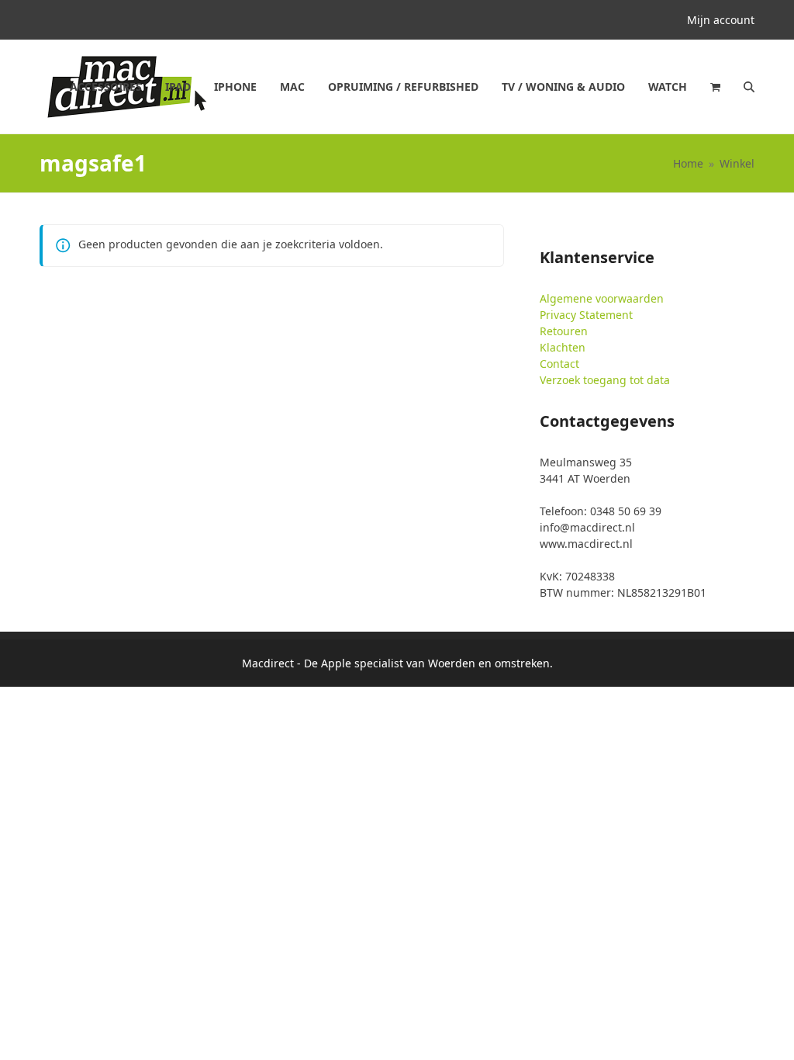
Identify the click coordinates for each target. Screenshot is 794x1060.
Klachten (562, 347)
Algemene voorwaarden (602, 298)
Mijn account (720, 19)
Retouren (564, 331)
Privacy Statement (586, 314)
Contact (559, 363)
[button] (715, 87)
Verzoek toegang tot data (605, 379)
